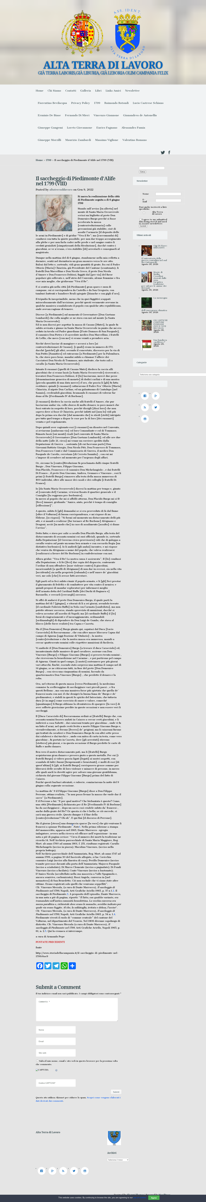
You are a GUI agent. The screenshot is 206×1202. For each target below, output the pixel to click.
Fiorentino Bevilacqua (52, 103)
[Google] (156, 395)
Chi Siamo (54, 90)
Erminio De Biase (49, 115)
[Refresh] (56, 1070)
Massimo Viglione (106, 140)
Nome (146, 194)
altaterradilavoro (60, 189)
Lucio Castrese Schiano (148, 103)
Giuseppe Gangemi (50, 127)
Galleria (85, 90)
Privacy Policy (80, 103)
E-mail (145, 200)
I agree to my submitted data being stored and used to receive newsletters (153, 221)
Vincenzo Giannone (106, 115)
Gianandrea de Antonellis (140, 115)
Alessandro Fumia (133, 127)
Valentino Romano (134, 140)
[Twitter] (156, 407)
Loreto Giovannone (79, 127)
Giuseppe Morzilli (49, 140)
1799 (97, 103)
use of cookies (139, 1197)
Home (39, 90)
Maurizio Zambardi (78, 140)
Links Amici (113, 90)
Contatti (70, 90)
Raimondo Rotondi (116, 103)
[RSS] (145, 407)
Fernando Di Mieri (77, 115)
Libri (98, 90)
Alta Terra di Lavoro (157, 213)
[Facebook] (145, 395)
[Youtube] (145, 418)
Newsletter (132, 90)
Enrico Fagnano (106, 127)
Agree (154, 1198)
